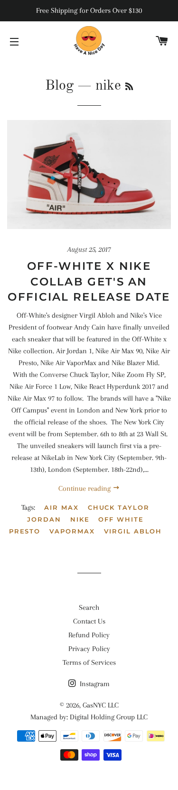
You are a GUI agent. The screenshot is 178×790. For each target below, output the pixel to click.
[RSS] (129, 87)
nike (80, 519)
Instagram (94, 684)
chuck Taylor (119, 507)
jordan (44, 519)
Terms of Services (89, 662)
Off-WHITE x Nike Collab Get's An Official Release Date (89, 281)
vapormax (72, 531)
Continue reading (85, 488)
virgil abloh (133, 531)
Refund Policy (89, 635)
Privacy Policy (89, 648)
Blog (59, 86)
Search (89, 607)
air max (61, 507)
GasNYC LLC (101, 705)
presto (25, 531)
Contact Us (89, 621)
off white (121, 519)
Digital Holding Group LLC (109, 717)
